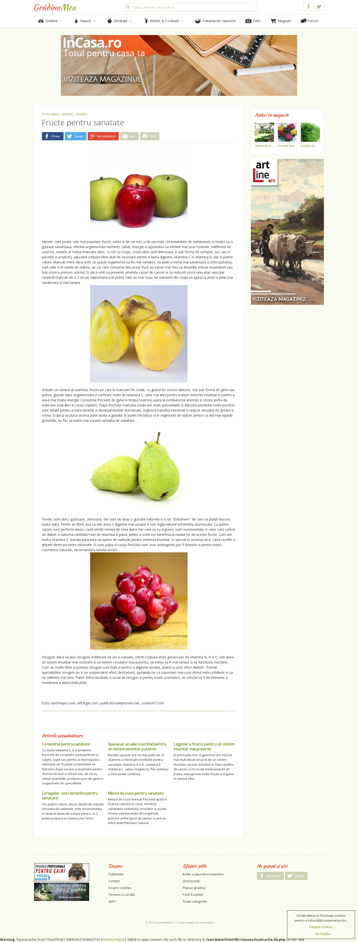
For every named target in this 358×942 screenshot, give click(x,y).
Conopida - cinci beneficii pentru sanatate (70, 795)
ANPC (112, 901)
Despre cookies (120, 888)
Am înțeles (323, 934)
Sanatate (67, 114)
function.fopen (113, 939)
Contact (114, 881)
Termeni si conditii (121, 894)
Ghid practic (191, 881)
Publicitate (116, 874)
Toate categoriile (195, 901)
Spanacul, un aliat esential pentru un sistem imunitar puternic (137, 746)
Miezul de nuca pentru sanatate (136, 793)
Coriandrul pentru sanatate (66, 744)
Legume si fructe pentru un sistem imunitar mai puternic (204, 746)
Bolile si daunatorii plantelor (203, 874)
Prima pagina (50, 114)
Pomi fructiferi (193, 894)
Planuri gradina (194, 888)
